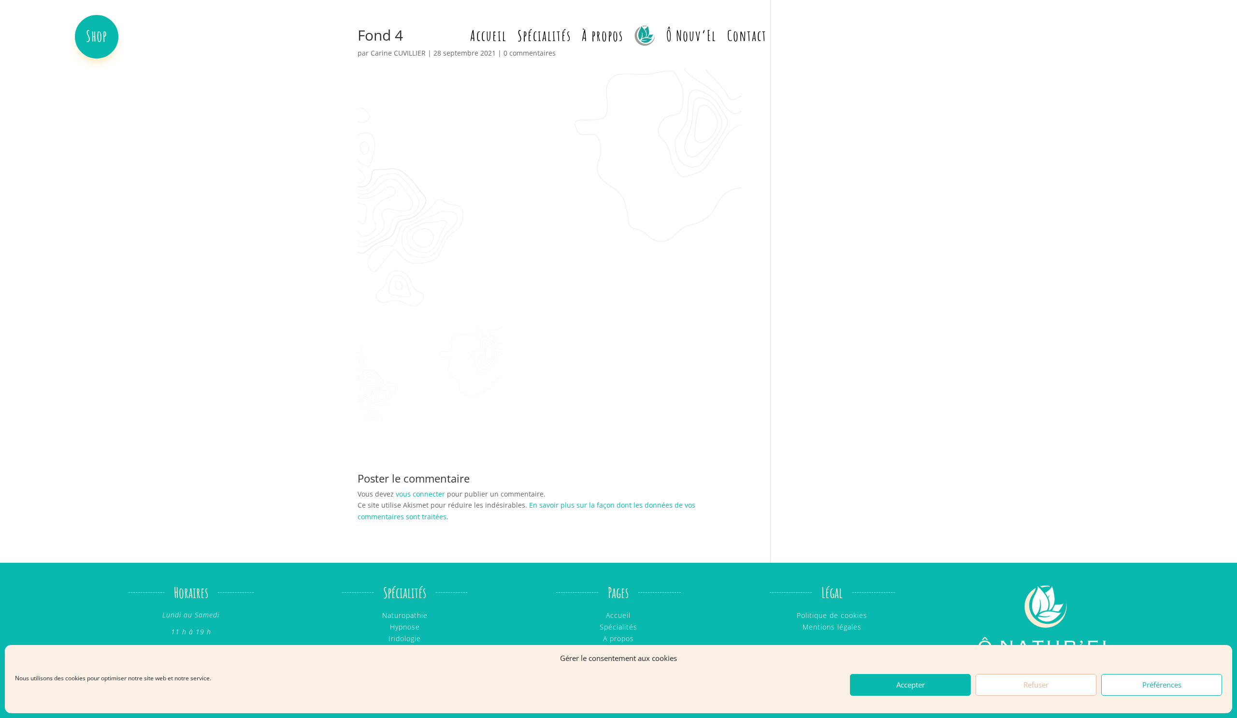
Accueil (488, 35)
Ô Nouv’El (691, 35)
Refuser (1036, 685)
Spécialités (544, 35)
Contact (747, 35)
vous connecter (420, 493)
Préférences (1161, 685)
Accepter (910, 685)
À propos (602, 35)
